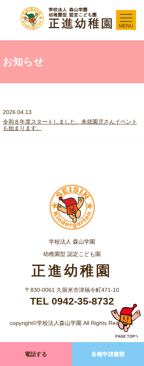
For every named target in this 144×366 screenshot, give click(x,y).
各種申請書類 (108, 354)
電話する (36, 354)
